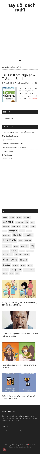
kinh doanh (9, 240)
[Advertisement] (20, 34)
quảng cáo (30, 251)
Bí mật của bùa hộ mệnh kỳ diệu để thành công (18, 132)
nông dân (22, 251)
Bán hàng (8, 222)
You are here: (6, 67)
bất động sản (19, 222)
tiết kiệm (30, 265)
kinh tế (20, 240)
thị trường (15, 265)
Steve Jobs (18, 254)
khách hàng (6, 235)
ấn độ (17, 273)
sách (36, 418)
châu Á (32, 222)
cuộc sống (6, 226)
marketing (7, 246)
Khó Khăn (17, 235)
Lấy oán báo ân (7, 159)
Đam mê (5, 273)
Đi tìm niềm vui (7, 155)
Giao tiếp (33, 226)
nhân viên (5, 251)
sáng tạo (26, 254)
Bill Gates (26, 217)
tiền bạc (5, 270)
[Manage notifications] (4, 449)
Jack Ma (29, 231)
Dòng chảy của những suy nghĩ (12, 144)
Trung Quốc (16, 270)
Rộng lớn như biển (8, 140)
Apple (19, 217)
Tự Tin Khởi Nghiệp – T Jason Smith (18, 77)
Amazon (12, 217)
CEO (26, 222)
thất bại (6, 265)
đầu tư (11, 273)
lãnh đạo (27, 240)
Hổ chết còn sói (7, 151)
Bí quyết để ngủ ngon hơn (10, 136)
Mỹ (32, 246)
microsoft (16, 246)
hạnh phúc (13, 231)
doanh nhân (16, 226)
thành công (10, 259)
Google (4, 231)
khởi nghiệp (28, 235)
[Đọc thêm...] (34, 98)
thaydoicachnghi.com (26, 416)
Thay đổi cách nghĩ (20, 7)
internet (22, 231)
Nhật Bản (14, 251)
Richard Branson (7, 254)
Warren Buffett (29, 270)
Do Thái (25, 226)
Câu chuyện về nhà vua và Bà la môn (14, 147)
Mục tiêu (24, 246)
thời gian (23, 265)
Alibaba (5, 217)
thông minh (23, 260)
